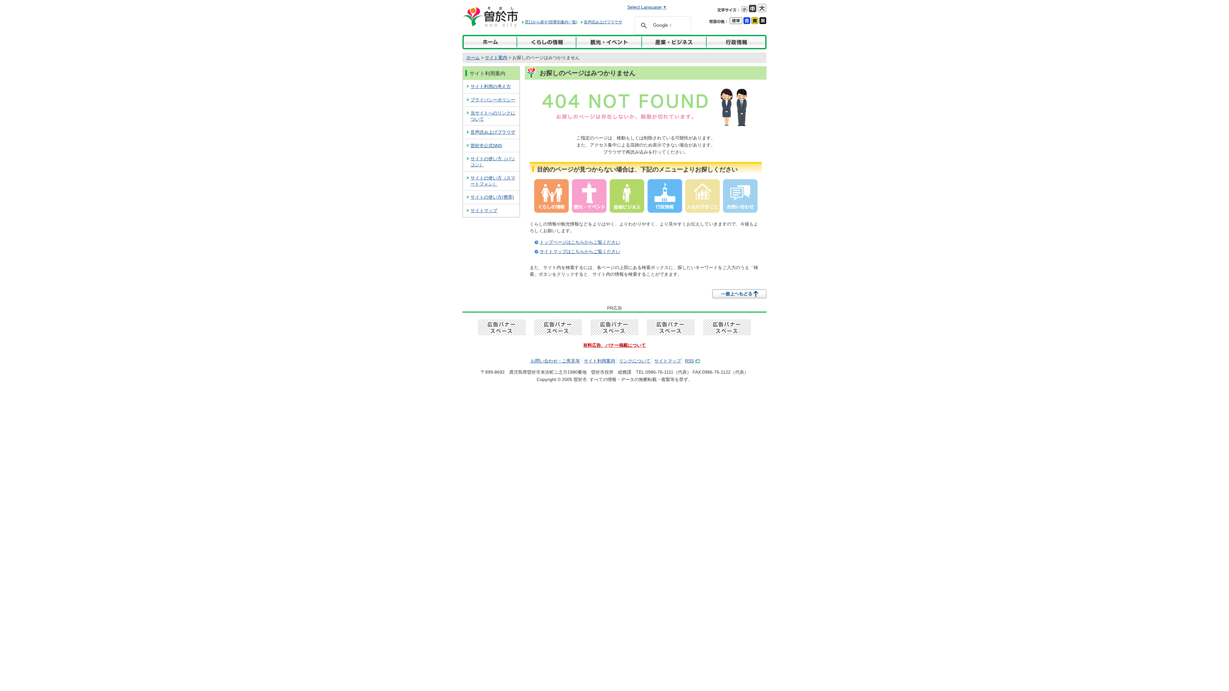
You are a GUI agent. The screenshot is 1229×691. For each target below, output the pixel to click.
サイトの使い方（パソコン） (492, 161)
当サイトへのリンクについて (492, 116)
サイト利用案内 (487, 73)
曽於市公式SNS (486, 145)
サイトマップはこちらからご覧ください (580, 251)
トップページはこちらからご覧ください (580, 242)
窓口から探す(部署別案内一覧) (551, 22)
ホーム (473, 57)
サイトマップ (483, 210)
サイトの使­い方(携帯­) (492, 197)
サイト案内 (496, 57)
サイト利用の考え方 (490, 86)
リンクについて (634, 360)
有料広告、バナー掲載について (614, 345)
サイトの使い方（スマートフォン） (492, 181)
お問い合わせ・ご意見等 (555, 360)
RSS (689, 360)
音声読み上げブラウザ (603, 22)
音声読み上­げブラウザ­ (492, 132)
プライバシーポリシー (492, 99)
